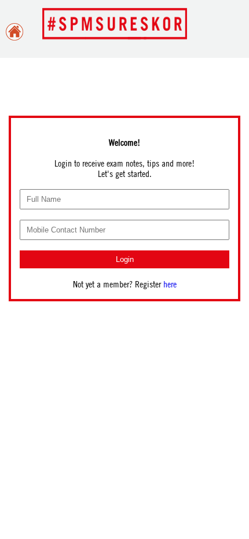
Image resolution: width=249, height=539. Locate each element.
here (170, 284)
